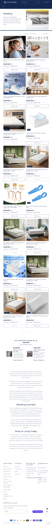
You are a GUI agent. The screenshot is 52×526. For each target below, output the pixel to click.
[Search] (37, 2)
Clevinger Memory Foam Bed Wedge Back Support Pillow (36, 97)
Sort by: (26, 33)
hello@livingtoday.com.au (33, 477)
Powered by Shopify (16, 522)
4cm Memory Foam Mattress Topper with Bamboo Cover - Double (13, 133)
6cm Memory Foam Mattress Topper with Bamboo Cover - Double (36, 243)
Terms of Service (7, 476)
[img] (26, 343)
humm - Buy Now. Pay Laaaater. (8, 486)
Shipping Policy (7, 469)
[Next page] (29, 332)
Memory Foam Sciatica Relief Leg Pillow (36, 133)
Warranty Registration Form (8, 495)
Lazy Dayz (17, 466)
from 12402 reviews (26, 344)
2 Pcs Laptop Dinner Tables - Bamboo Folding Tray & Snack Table (12, 207)
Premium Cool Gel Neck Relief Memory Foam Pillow (37, 316)
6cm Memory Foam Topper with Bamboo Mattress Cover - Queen (36, 280)
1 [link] (22, 332)
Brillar (16, 471)
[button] (2, 6)
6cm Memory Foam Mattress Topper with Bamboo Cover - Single (13, 316)
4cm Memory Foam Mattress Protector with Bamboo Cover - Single (36, 170)
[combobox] (30, 2)
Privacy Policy (6, 474)
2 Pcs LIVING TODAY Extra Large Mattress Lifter (36, 207)
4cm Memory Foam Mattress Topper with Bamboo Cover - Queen (13, 170)
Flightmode (18, 469)
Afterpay (5, 479)
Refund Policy (7, 471)
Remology (17, 474)
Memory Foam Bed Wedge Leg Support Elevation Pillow (36, 60)
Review (5, 492)
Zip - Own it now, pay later (7, 482)
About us (5, 466)
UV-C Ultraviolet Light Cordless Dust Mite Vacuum (13, 280)
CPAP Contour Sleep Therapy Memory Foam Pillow (14, 60)
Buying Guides (7, 489)
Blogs (4, 498)
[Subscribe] (26, 511)
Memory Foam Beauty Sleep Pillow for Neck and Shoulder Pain (14, 97)
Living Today (9, 522)
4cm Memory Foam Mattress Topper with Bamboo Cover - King (13, 243)
